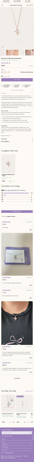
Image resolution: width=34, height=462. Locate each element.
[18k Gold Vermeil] (8, 72)
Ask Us (30, 65)
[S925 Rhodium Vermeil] (2, 72)
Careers (26, 456)
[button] (2, 5)
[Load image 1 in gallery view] (3, 53)
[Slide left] (1, 28)
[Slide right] (32, 28)
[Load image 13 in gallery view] (28, 53)
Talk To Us (4, 449)
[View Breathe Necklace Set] (8, 409)
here (27, 105)
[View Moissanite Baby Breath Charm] (8, 168)
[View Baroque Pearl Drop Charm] (23, 409)
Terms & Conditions (9, 456)
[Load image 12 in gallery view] (22, 53)
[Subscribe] (29, 432)
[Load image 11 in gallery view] (16, 53)
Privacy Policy (18, 456)
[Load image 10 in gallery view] (9, 53)
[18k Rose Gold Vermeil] (5, 72)
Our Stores (5, 447)
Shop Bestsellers (29, 391)
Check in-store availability (17, 90)
